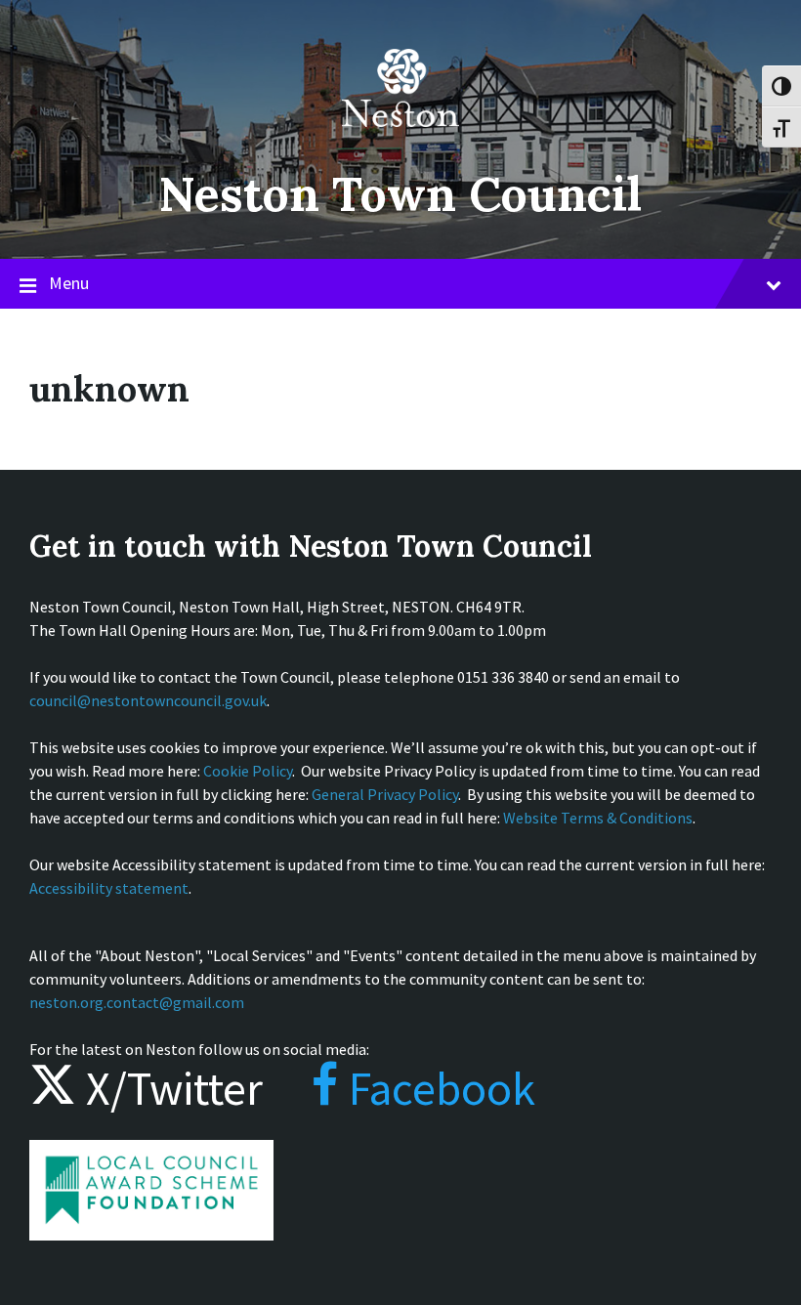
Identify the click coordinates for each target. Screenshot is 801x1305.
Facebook (437, 1088)
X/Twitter (169, 1088)
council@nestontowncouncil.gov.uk (148, 700)
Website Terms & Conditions (598, 817)
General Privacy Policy (385, 794)
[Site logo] (400, 140)
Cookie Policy (247, 770)
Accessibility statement (109, 888)
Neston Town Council (400, 194)
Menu (69, 283)
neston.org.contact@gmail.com (136, 1002)
